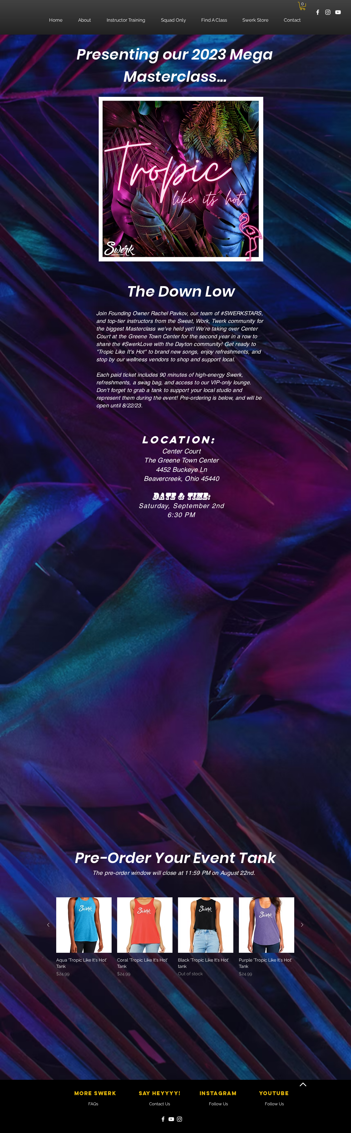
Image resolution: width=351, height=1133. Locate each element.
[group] (175, 940)
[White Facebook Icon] (317, 12)
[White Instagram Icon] (327, 12)
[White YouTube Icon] (338, 12)
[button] (302, 6)
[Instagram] (179, 1119)
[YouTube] (171, 1119)
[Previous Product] (48, 924)
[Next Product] (302, 924)
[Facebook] (163, 1119)
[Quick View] (84, 925)
